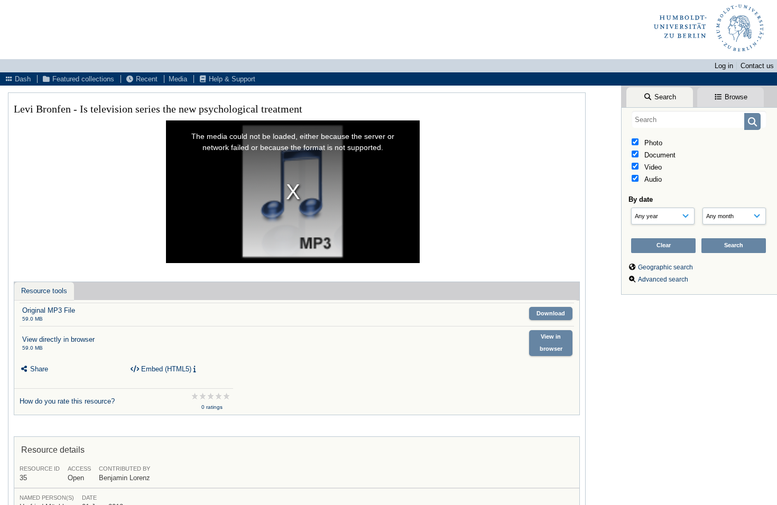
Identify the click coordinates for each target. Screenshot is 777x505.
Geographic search (665, 267)
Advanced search (663, 279)
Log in (724, 66)
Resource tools (44, 291)
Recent (146, 79)
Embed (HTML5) (165, 369)
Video (652, 167)
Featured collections (82, 79)
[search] (699, 119)
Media (178, 79)
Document (659, 155)
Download (550, 313)
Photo (652, 143)
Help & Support (231, 79)
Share (38, 369)
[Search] (752, 121)
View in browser (551, 342)
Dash (22, 79)
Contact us (757, 66)
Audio (652, 179)
